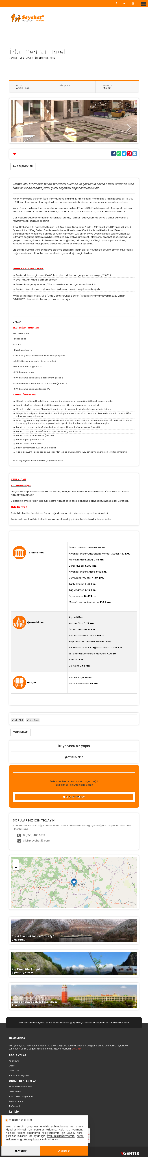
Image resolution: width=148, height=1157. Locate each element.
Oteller (12, 1065)
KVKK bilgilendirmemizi (61, 1136)
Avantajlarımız (16, 1101)
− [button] (16, 867)
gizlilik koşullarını (30, 1139)
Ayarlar (22, 1150)
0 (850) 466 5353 (33, 835)
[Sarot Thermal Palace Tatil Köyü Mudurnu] (74, 930)
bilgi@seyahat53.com (36, 840)
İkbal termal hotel (45, 57)
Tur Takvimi (14, 1106)
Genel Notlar (15, 1091)
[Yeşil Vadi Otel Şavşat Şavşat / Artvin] (74, 963)
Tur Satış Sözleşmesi (19, 1075)
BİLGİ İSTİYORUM (75, 797)
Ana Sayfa (14, 1060)
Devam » (76, 1048)
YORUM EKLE (75, 757)
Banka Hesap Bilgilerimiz (21, 1096)
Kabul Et (65, 1150)
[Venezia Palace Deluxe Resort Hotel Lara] (74, 996)
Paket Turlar (14, 1070)
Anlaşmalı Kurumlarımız (20, 1086)
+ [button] (16, 862)
